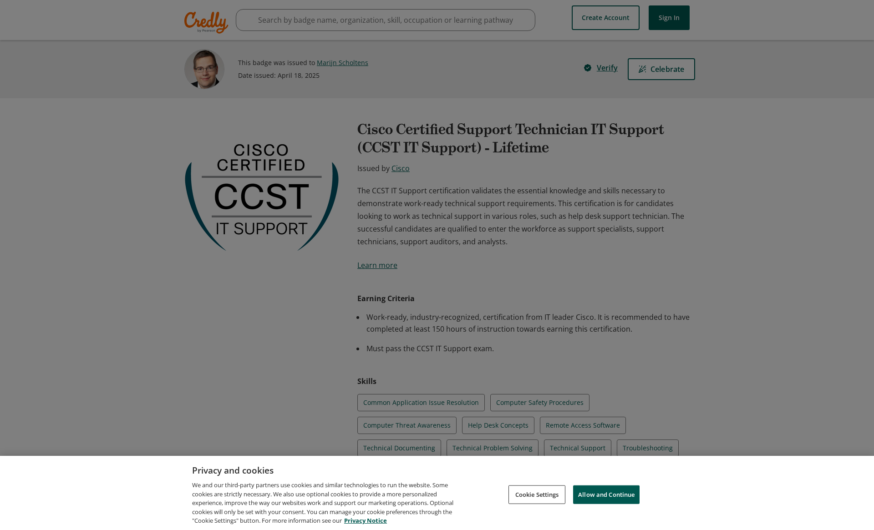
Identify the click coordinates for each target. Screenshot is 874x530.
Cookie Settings (537, 494)
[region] (437, 493)
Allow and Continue (606, 494)
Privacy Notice (365, 520)
